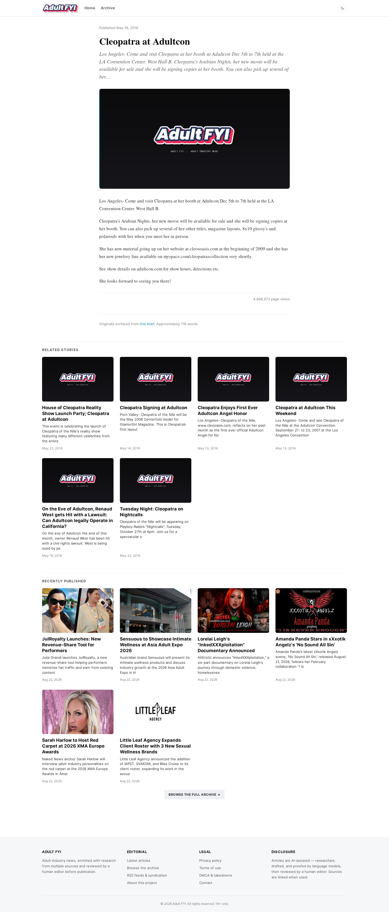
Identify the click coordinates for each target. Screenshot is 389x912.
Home (89, 8)
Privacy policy (210, 860)
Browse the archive (143, 868)
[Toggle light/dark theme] (342, 8)
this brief (147, 324)
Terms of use (210, 868)
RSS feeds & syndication (147, 875)
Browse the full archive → (194, 794)
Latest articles (138, 860)
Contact (205, 883)
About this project (142, 883)
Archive (108, 8)
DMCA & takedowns (215, 875)
